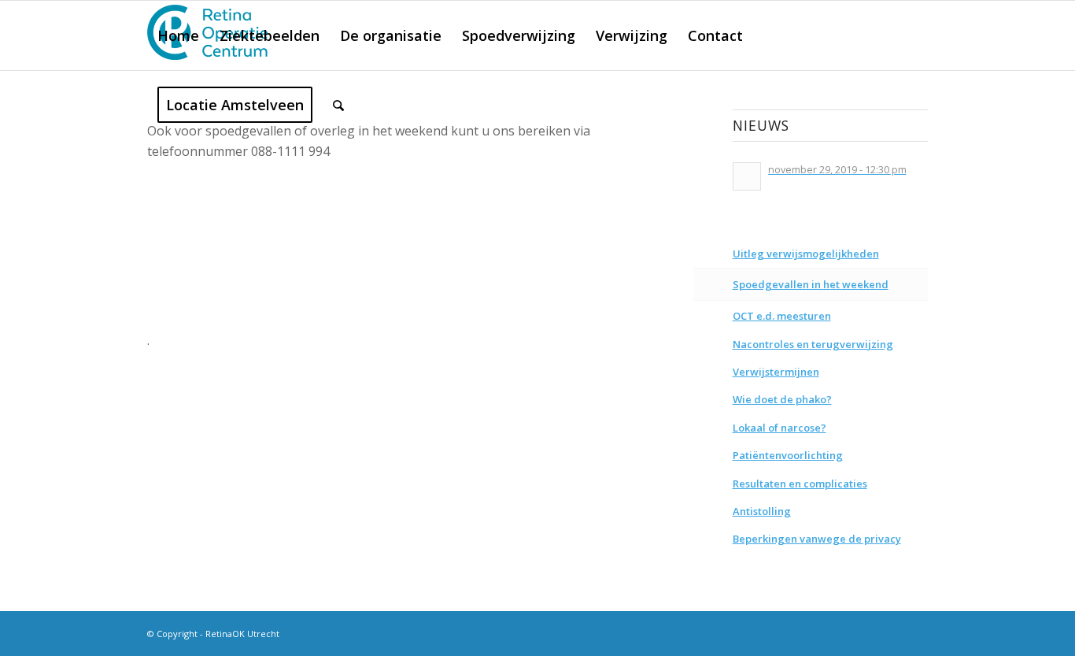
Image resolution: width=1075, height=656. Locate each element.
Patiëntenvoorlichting (788, 455)
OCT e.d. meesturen (782, 316)
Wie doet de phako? (782, 399)
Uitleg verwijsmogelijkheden (806, 253)
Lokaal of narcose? (779, 428)
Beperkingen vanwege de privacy (817, 539)
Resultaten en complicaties (800, 483)
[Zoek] (338, 104)
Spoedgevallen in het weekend (810, 284)
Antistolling (762, 511)
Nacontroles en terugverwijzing (813, 344)
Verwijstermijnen (776, 372)
